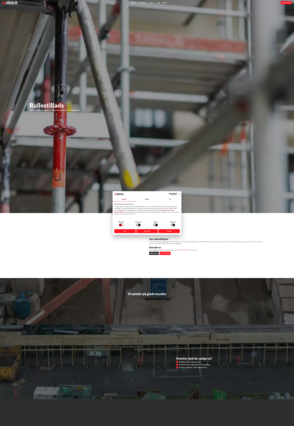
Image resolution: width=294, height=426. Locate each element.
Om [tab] (170, 199)
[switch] (138, 225)
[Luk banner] (179, 194)
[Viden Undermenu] (167, 2)
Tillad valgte (147, 231)
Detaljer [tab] (147, 199)
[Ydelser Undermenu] (137, 2)
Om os (151, 3)
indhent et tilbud (183, 250)
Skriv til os (154, 253)
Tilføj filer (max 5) (96, 379)
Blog (158, 3)
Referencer (143, 3)
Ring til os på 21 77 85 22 (40, 115)
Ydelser (133, 3)
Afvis (125, 231)
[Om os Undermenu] (154, 2)
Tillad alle (169, 231)
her (131, 217)
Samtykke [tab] (124, 199)
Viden (164, 3)
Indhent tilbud (286, 3)
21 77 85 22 (166, 253)
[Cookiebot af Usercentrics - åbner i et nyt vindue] (170, 194)
